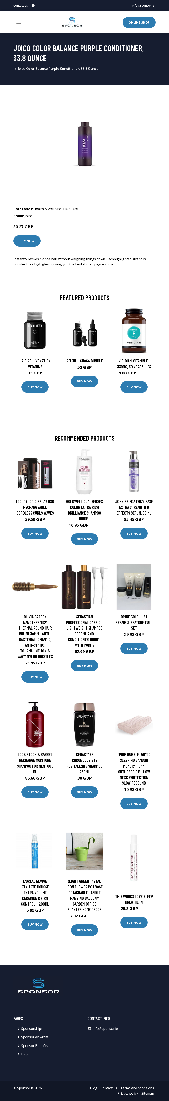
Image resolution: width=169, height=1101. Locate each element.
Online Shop (139, 22)
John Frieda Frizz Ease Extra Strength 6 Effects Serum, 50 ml (134, 507)
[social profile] (33, 5)
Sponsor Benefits (34, 1045)
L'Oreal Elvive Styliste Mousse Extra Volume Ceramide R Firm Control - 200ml (35, 892)
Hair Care (70, 209)
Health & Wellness (48, 209)
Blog (24, 1054)
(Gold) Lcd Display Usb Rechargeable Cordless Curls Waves (35, 507)
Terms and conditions (137, 1088)
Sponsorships (32, 1028)
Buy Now (27, 241)
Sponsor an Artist (34, 1037)
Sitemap (147, 1093)
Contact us (109, 1088)
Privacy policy (127, 1093)
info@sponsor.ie (143, 5)
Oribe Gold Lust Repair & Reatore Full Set (134, 622)
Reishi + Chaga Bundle (84, 360)
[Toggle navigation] (19, 22)
